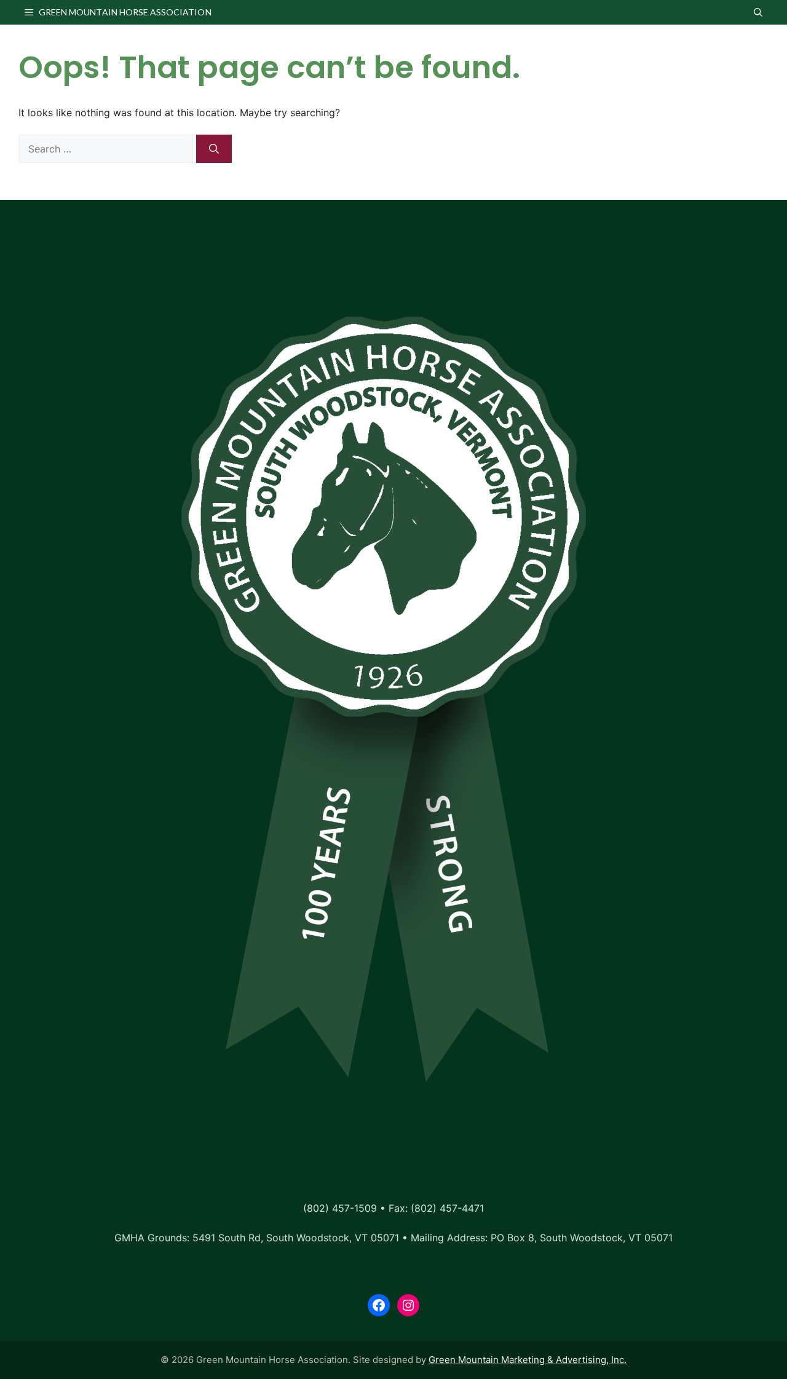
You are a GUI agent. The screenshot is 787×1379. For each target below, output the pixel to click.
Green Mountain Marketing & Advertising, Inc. (528, 1359)
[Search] (214, 149)
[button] (758, 12)
